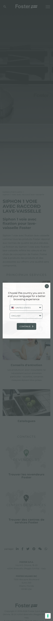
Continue (25, 326)
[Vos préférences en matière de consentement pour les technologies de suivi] (48, 616)
